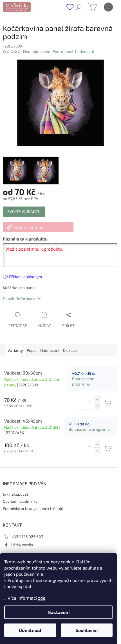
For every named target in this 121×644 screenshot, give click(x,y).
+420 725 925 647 (27, 536)
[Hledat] (78, 7)
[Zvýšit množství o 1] (97, 399)
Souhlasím (87, 630)
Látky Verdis (22, 544)
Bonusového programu (89, 429)
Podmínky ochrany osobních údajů (33, 508)
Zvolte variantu (24, 211)
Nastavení (59, 612)
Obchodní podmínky (20, 501)
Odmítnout (30, 630)
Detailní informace (19, 298)
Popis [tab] (31, 350)
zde (41, 597)
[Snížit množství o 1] (97, 406)
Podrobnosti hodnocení (73, 51)
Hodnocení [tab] (49, 350)
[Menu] (108, 7)
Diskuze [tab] (70, 350)
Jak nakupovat (15, 494)
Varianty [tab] (15, 350)
